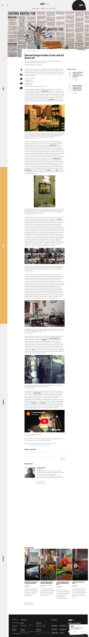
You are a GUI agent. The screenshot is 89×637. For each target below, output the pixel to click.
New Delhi (44, 339)
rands (54, 629)
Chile (57, 169)
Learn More (83, 635)
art (47, 8)
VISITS (44, 625)
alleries (54, 632)
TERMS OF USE (16, 633)
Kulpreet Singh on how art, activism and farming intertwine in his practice (31, 582)
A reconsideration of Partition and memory (78, 582)
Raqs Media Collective (54, 337)
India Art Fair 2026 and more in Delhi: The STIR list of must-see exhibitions (78, 74)
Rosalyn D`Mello (28, 64)
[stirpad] (83, 5)
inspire (3, 402)
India (33, 349)
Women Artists (48, 445)
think (3, 245)
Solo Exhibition (36, 445)
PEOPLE (38, 625)
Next (63, 258)
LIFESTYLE (24, 626)
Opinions (33, 51)
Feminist (33, 443)
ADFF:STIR (52, 8)
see (3, 88)
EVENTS (39, 634)
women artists (56, 158)
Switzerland (34, 402)
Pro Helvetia (42, 402)
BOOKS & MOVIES (25, 633)
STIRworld (24, 620)
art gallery (48, 169)
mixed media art (45, 90)
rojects (63, 629)
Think (29, 51)
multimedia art (53, 145)
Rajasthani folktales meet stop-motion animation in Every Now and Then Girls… (78, 88)
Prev (26, 258)
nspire (39, 623)
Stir (25, 51)
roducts (63, 625)
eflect (38, 629)
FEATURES (24, 625)
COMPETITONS (45, 632)
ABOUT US (15, 619)
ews (62, 632)
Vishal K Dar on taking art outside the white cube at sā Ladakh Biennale (46, 582)
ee (22, 623)
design (43, 8)
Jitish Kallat (51, 99)
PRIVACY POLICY (14, 629)
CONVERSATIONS (40, 626)
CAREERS (14, 626)
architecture (35, 8)
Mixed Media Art (41, 443)
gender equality (37, 392)
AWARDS (38, 631)
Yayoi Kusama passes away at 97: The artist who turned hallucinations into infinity (63, 583)
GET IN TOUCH (16, 622)
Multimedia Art (47, 443)
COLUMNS (31, 631)
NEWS (30, 625)
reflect (3, 558)
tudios (54, 625)
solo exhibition (28, 169)
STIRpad (54, 620)
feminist (59, 219)
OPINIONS (23, 631)
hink (23, 629)
